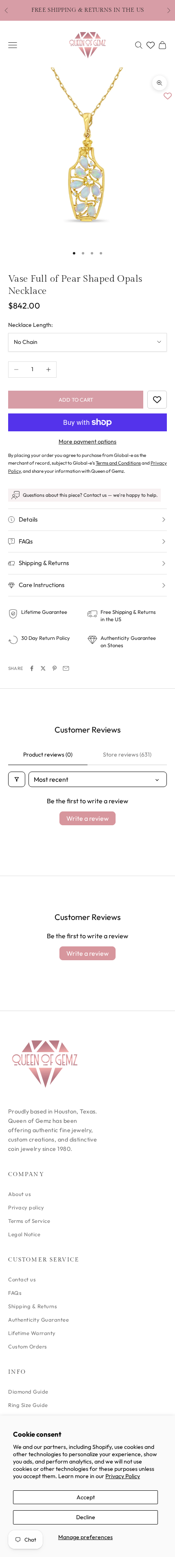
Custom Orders (27, 1346)
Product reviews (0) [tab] (47, 754)
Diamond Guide (28, 1391)
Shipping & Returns (32, 1306)
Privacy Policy (122, 1476)
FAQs (15, 1293)
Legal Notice (24, 1234)
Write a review (87, 818)
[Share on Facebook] (31, 668)
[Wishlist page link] (150, 45)
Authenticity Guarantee (38, 1319)
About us (19, 1194)
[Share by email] (66, 668)
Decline (85, 1517)
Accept (86, 1497)
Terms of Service (29, 1221)
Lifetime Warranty (32, 1333)
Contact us (22, 1279)
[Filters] (16, 779)
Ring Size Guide (28, 1405)
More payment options (87, 441)
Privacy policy (26, 1207)
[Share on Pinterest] (54, 668)
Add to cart (76, 399)
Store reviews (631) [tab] (127, 754)
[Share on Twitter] (43, 668)
